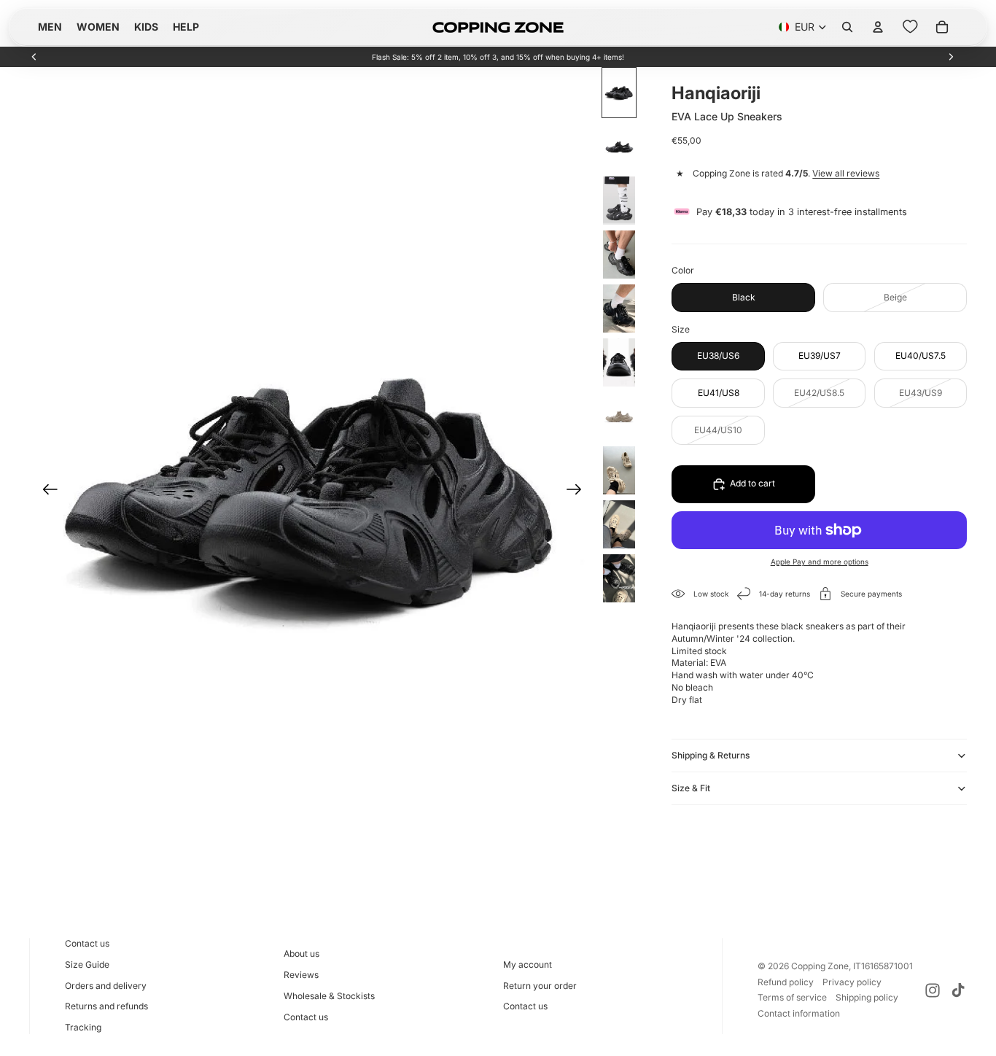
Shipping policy (867, 997)
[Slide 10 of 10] (619, 578)
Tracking (83, 1027)
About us (301, 953)
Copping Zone (820, 965)
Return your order (540, 985)
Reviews (301, 974)
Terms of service (792, 997)
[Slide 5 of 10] (619, 308)
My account (527, 964)
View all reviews (845, 173)
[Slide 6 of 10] (619, 362)
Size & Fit (691, 788)
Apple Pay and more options (819, 561)
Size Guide (87, 964)
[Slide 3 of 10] (619, 200)
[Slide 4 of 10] (619, 254)
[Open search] (847, 27)
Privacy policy (852, 982)
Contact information (799, 1013)
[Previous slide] (34, 57)
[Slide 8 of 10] (619, 470)
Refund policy (786, 982)
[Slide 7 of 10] (619, 416)
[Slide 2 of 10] (619, 147)
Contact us (87, 943)
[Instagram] (932, 990)
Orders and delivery (106, 985)
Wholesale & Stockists (329, 995)
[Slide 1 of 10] (619, 93)
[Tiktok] (958, 990)
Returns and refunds (106, 1006)
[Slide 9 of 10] (619, 524)
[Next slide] (951, 57)
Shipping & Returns (711, 755)
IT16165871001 (883, 965)
